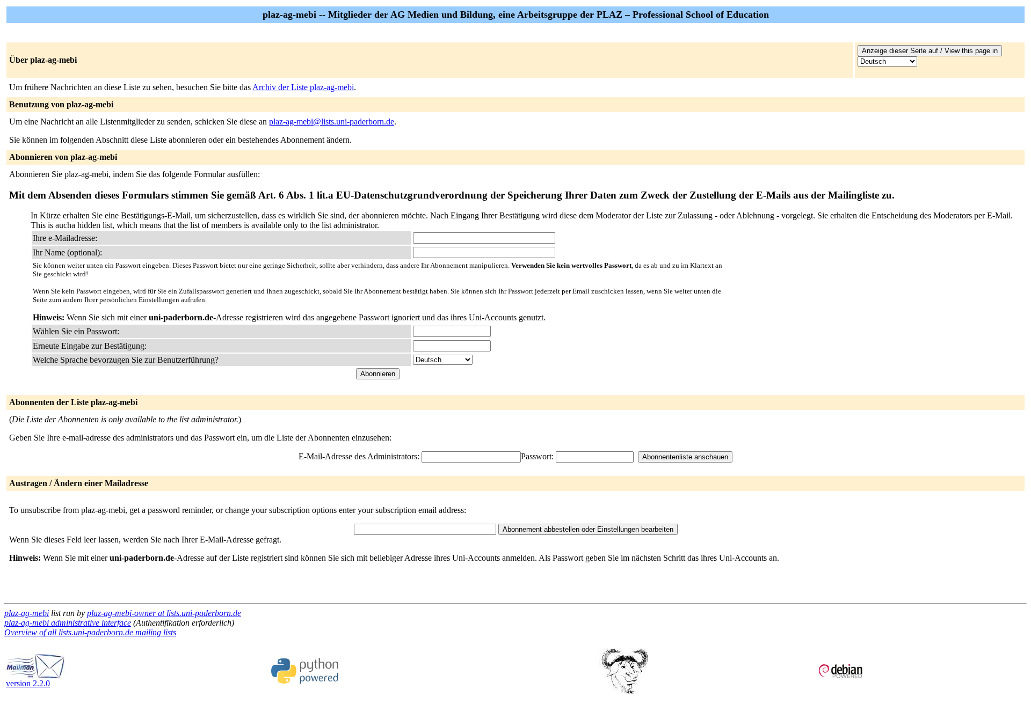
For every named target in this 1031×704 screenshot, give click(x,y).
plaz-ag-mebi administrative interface (67, 622)
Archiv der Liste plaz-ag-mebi (303, 87)
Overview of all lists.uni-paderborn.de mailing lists (90, 632)
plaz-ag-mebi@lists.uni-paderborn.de (331, 121)
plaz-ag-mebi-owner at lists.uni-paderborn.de (164, 613)
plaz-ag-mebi (26, 613)
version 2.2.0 (28, 683)
